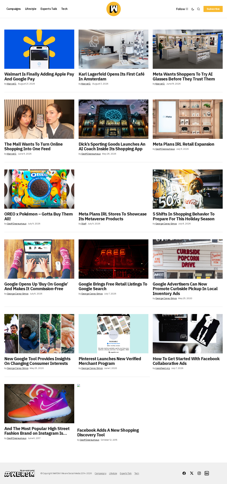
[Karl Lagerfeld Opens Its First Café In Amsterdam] (114, 49)
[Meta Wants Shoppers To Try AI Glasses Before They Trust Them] (188, 49)
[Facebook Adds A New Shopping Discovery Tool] (113, 404)
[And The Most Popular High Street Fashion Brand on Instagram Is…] (39, 403)
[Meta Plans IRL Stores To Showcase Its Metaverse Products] (114, 189)
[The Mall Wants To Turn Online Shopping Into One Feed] (39, 119)
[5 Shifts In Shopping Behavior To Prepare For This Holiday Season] (188, 189)
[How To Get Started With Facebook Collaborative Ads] (188, 333)
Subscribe (213, 9)
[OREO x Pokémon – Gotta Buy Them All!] (39, 189)
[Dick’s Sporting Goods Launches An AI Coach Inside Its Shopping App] (114, 119)
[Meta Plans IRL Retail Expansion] (188, 119)
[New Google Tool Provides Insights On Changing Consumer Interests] (39, 333)
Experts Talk (126, 473)
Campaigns (100, 473)
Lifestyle (113, 473)
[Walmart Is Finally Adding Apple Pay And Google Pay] (39, 49)
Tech (136, 473)
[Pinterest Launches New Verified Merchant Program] (114, 333)
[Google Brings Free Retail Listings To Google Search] (114, 259)
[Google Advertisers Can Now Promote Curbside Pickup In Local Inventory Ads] (188, 259)
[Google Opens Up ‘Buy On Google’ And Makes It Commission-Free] (39, 259)
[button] (193, 9)
